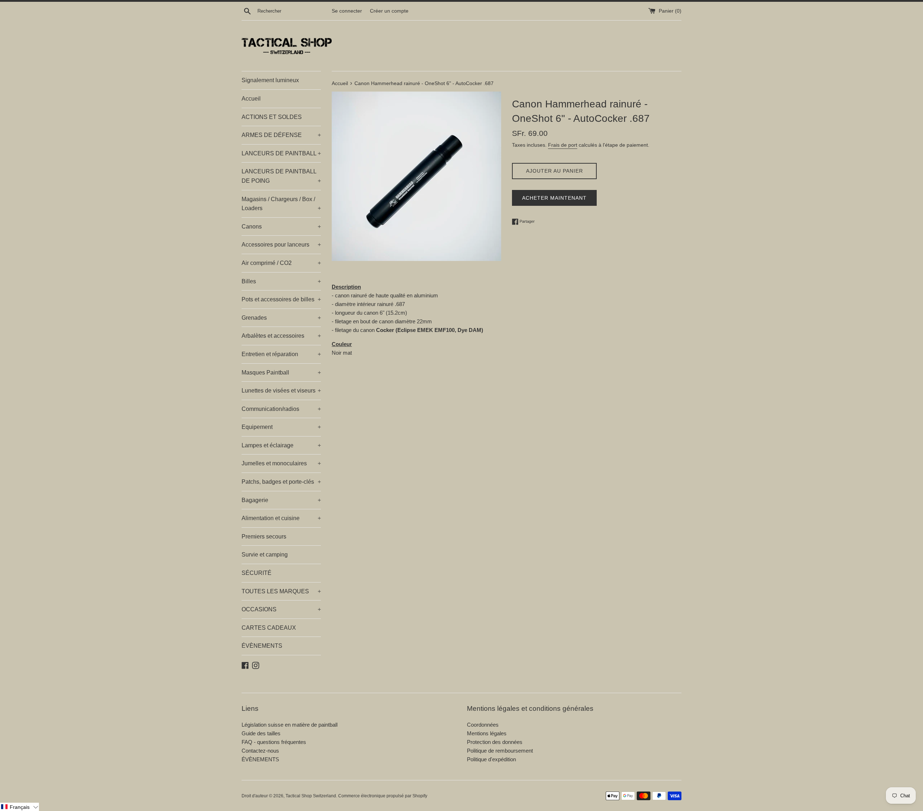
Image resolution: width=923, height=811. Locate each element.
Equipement (281, 427)
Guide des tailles (261, 733)
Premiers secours (264, 536)
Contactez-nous (260, 751)
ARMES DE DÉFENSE (281, 135)
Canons (281, 226)
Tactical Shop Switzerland (311, 795)
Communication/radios (281, 409)
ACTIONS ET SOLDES (272, 117)
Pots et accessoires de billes (281, 299)
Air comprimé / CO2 (281, 263)
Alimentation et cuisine (281, 518)
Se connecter (347, 11)
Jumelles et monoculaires (281, 463)
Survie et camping (265, 554)
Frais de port (562, 145)
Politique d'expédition (491, 759)
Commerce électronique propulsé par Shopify (382, 795)
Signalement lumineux (270, 80)
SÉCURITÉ (256, 573)
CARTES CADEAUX (269, 628)
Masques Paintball (281, 372)
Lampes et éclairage (281, 445)
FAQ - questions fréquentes (274, 742)
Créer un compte (389, 11)
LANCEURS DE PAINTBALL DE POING (281, 176)
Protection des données (494, 742)
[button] (19, 807)
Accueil (251, 99)
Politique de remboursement (500, 751)
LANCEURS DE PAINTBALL (281, 153)
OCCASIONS (281, 609)
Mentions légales (487, 733)
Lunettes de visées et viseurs (281, 390)
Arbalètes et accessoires (281, 336)
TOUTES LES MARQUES (281, 591)
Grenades (281, 318)
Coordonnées (483, 725)
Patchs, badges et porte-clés (281, 482)
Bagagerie (281, 500)
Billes (281, 281)
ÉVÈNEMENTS (262, 646)
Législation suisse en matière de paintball (289, 725)
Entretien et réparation (281, 354)
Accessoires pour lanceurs (281, 244)
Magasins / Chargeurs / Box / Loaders (281, 204)
